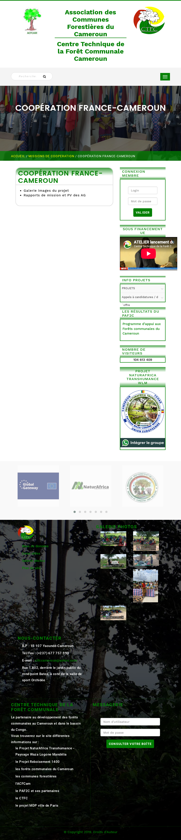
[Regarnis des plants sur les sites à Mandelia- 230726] (113, 561)
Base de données (35, 546)
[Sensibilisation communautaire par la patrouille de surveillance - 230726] (146, 541)
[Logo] (31, 20)
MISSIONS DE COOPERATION (51, 156)
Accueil (18, 156)
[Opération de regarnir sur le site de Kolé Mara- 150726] (113, 613)
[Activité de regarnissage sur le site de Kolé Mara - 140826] (113, 538)
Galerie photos (33, 561)
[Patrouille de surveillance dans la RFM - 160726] (146, 560)
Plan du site (31, 568)
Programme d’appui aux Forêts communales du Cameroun (142, 328)
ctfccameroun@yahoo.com (56, 660)
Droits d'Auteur (105, 832)
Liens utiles (31, 553)
